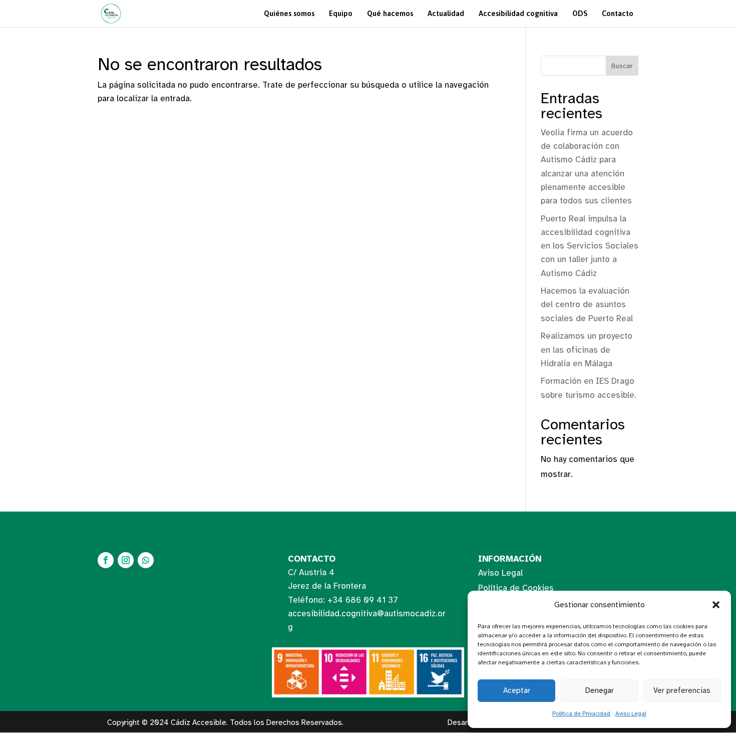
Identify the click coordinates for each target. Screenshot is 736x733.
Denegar (599, 690)
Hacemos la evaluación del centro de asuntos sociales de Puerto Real (587, 304)
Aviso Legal (630, 713)
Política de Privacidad (581, 713)
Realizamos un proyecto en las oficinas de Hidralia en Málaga (586, 349)
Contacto (617, 13)
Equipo (340, 13)
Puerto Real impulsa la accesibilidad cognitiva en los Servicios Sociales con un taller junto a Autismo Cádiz (589, 246)
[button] (716, 605)
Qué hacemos (390, 13)
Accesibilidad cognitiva (518, 13)
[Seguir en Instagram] (126, 560)
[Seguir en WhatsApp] (146, 560)
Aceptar (516, 690)
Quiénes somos (289, 13)
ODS (579, 13)
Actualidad (446, 13)
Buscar (622, 66)
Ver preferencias (681, 690)
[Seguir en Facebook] (106, 560)
